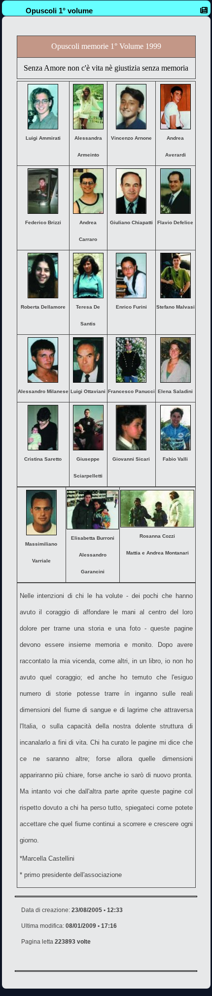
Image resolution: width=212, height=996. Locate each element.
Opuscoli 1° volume (59, 10)
